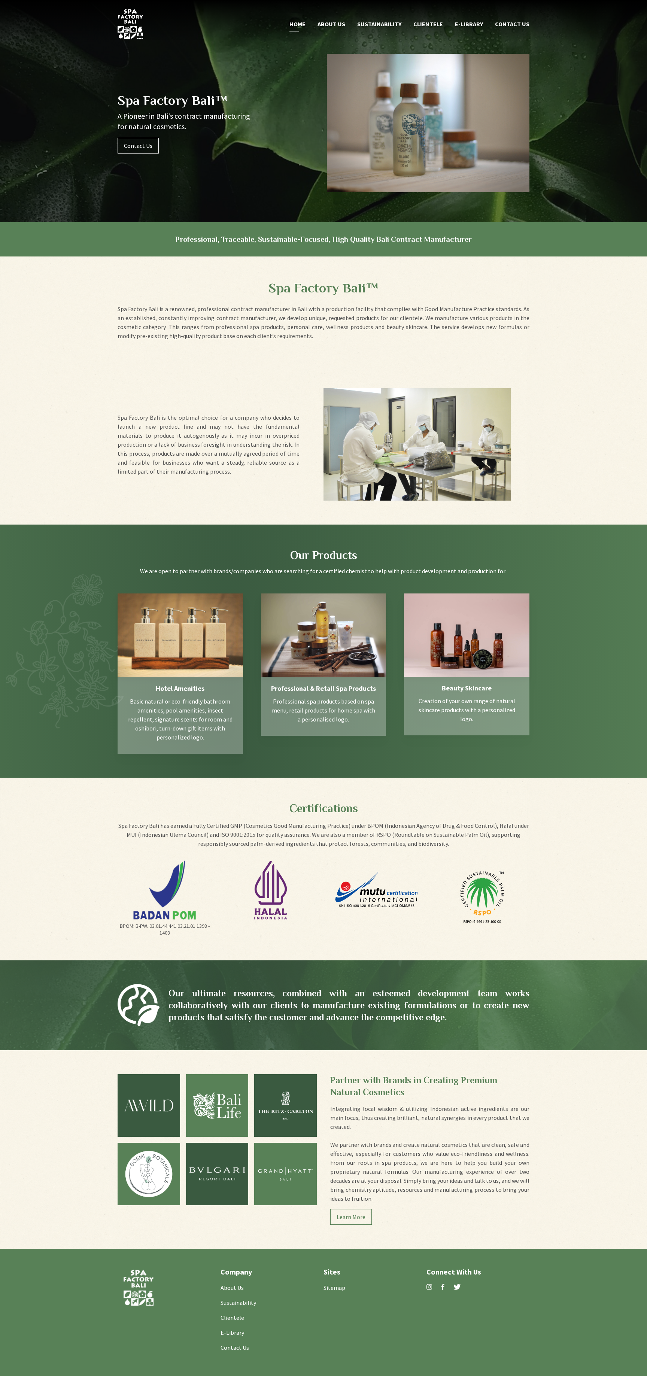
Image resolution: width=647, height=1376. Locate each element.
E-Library (469, 24)
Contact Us (512, 24)
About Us (331, 24)
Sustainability (379, 24)
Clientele (428, 24)
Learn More (351, 1217)
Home (297, 24)
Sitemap (334, 1287)
